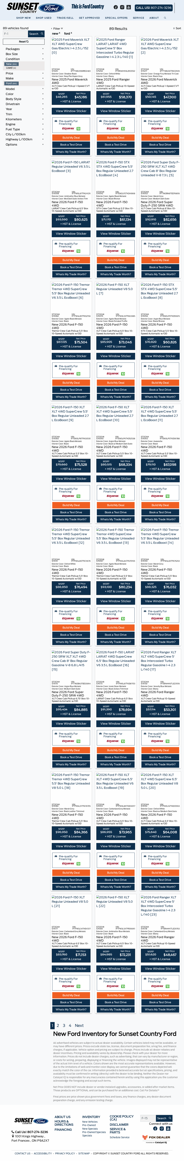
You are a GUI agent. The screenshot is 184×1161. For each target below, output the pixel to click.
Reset (22, 41)
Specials (87, 1135)
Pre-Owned (89, 1125)
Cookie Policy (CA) (122, 1118)
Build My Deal (71, 137)
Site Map (84, 1153)
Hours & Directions (64, 1123)
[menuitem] (24, 64)
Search (33, 33)
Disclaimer (119, 1124)
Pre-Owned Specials (94, 1132)
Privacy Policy (65, 1153)
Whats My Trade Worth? (71, 151)
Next (79, 1025)
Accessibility (43, 1153)
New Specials (90, 1128)
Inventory (91, 1117)
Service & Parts (118, 1131)
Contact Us (23, 1153)
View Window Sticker (71, 111)
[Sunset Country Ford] (36, 7)
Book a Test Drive (71, 144)
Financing (63, 1129)
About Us (62, 1117)
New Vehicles (90, 1121)
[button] (24, 18)
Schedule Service (120, 1137)
